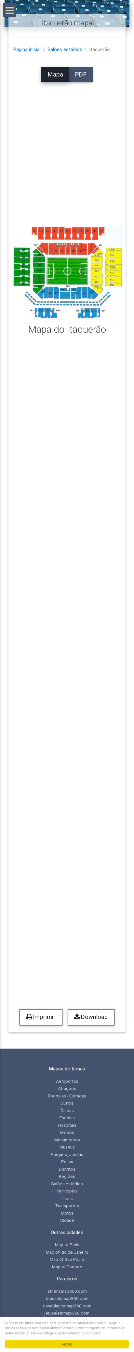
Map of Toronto (67, 1266)
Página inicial (27, 49)
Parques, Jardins (67, 1154)
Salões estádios (64, 49)
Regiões (67, 1176)
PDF (81, 74)
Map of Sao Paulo (67, 1259)
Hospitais (67, 1125)
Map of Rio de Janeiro (67, 1252)
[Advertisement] (67, 149)
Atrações (67, 1088)
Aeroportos (67, 1081)
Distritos (67, 1169)
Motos (67, 1213)
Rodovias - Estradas (67, 1095)
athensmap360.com (67, 1291)
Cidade (67, 1220)
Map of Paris (67, 1244)
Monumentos (67, 1139)
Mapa (55, 74)
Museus (67, 1147)
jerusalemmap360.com (67, 1313)
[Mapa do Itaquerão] (67, 273)
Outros (67, 1103)
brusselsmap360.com (67, 1298)
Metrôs (67, 1132)
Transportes (67, 1205)
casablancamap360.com (67, 1305)
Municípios (67, 1190)
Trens (67, 1198)
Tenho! (67, 1344)
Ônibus (67, 1110)
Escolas (67, 1117)
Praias (67, 1161)
